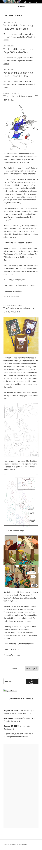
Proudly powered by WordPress (15, 844)
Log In (19, 37)
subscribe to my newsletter (15, 635)
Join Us (6, 40)
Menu (22, 7)
